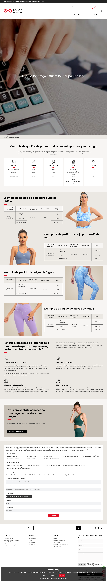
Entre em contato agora (16, 431)
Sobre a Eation (32, 538)
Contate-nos (94, 15)
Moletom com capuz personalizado (13, 544)
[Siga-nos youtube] (95, 527)
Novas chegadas (8, 538)
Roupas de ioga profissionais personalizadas (11, 541)
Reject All (45, 575)
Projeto (81, 7)
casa (5, 137)
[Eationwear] (13, 11)
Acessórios (83, 564)
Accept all (62, 575)
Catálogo (86, 15)
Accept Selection (53, 575)
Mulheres (56, 7)
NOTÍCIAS (56, 538)
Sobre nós (77, 15)
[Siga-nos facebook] (98, 527)
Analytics (50, 578)
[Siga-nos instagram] (101, 527)
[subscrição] (78, 528)
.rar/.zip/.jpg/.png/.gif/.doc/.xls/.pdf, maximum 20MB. (20, 496)
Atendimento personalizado (41, 7)
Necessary (44, 578)
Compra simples (92, 7)
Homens (64, 7)
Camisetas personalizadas (11, 546)
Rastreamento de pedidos (61, 544)
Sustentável (32, 544)
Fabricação (73, 7)
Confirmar (53, 515)
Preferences (57, 578)
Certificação (57, 542)
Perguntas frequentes (59, 540)
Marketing (64, 578)
